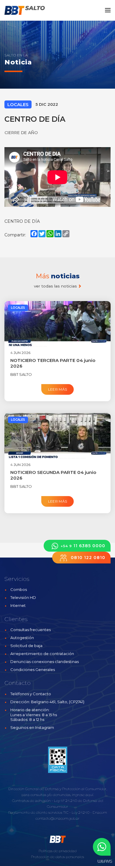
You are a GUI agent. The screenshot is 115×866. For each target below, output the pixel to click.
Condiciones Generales (32, 669)
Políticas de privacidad (58, 851)
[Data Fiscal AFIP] (57, 759)
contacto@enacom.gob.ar (57, 818)
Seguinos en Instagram (32, 727)
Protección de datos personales (57, 856)
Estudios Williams (104, 861)
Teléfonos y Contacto (30, 693)
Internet (18, 605)
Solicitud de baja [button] (26, 645)
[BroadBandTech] (29, 10)
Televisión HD (23, 597)
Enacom (100, 812)
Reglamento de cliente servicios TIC (38, 812)
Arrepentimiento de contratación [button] (42, 653)
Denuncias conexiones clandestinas (44, 661)
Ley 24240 (80, 812)
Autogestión (22, 637)
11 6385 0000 (83, 545)
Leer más (57, 389)
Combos (18, 589)
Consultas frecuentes (30, 629)
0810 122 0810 (87, 557)
